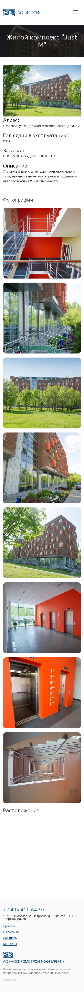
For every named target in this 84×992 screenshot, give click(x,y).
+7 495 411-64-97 (24, 910)
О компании (11, 932)
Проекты (9, 926)
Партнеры (10, 938)
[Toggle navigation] (75, 12)
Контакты (10, 944)
